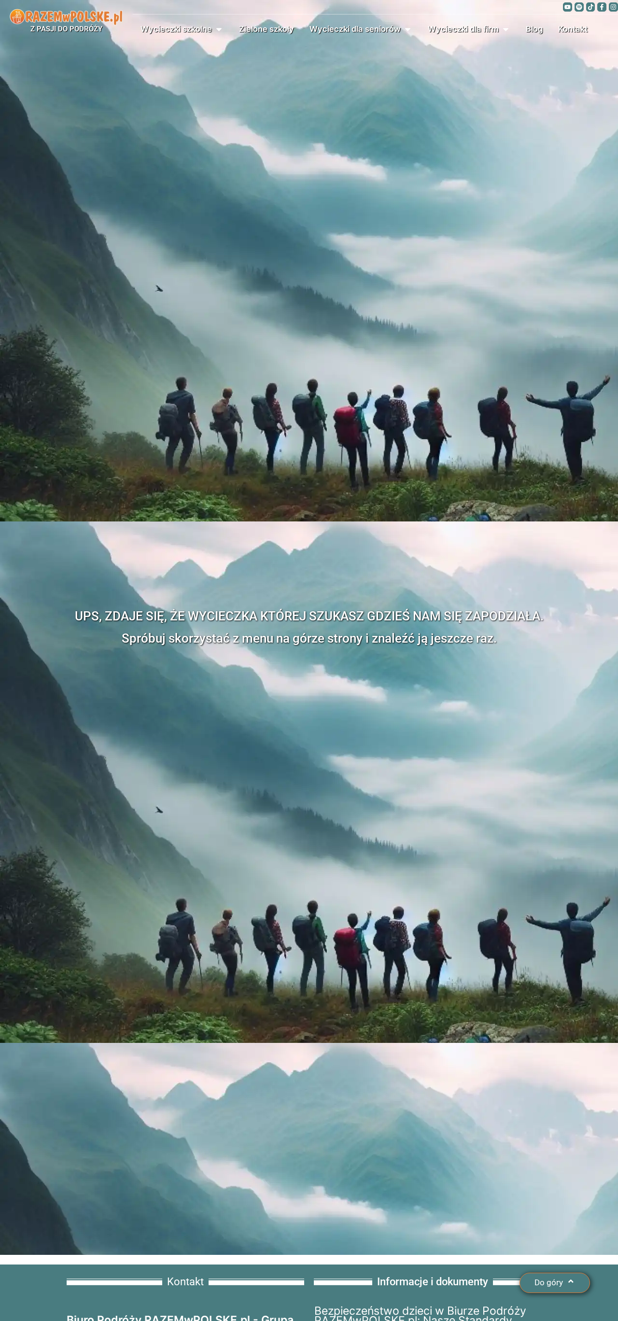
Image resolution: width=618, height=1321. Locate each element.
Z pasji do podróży (66, 29)
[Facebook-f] (601, 7)
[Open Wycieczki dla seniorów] (407, 29)
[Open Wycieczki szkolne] (219, 29)
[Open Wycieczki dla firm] (505, 29)
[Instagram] (613, 7)
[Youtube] (567, 7)
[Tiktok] (590, 7)
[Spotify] (579, 7)
